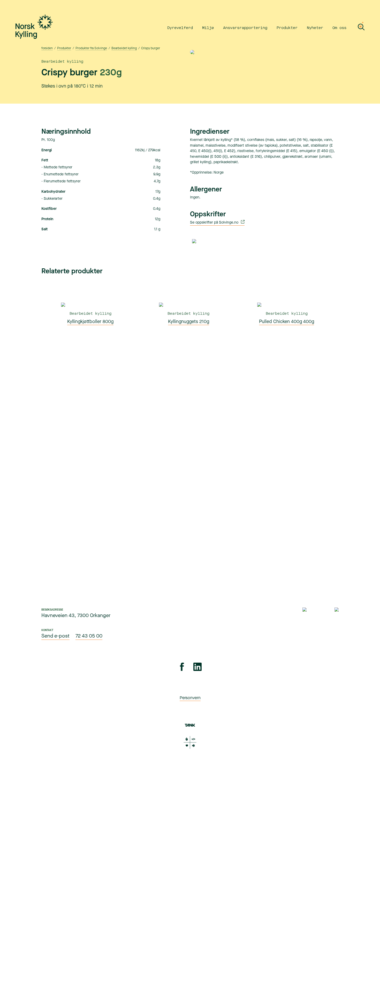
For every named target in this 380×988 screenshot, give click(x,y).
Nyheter (315, 27)
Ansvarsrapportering (245, 27)
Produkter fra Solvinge (91, 48)
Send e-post (55, 636)
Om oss (339, 27)
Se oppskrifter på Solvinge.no (214, 222)
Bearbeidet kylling (124, 48)
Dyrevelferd (180, 27)
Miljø (208, 27)
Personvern (190, 697)
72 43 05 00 (88, 636)
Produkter (287, 27)
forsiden (47, 48)
